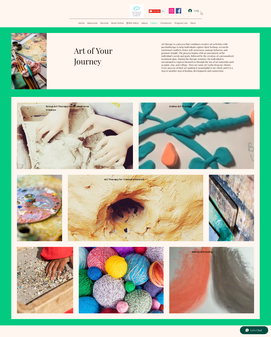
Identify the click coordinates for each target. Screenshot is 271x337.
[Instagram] (171, 11)
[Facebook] (178, 11)
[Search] (202, 14)
